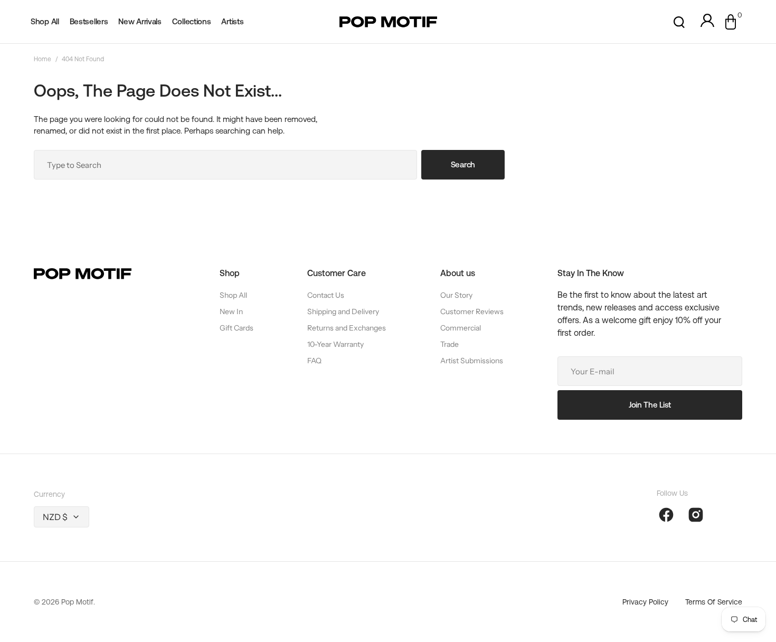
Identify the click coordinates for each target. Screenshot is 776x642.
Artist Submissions (471, 360)
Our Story (456, 295)
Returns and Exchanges (346, 328)
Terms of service (713, 602)
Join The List (650, 404)
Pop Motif (77, 602)
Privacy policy (645, 602)
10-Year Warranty (335, 344)
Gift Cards (236, 328)
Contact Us (325, 295)
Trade (449, 344)
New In (231, 311)
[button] (679, 22)
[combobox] (225, 165)
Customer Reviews (472, 311)
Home (42, 59)
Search (463, 164)
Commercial (460, 328)
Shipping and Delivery (343, 311)
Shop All (233, 295)
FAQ (314, 360)
